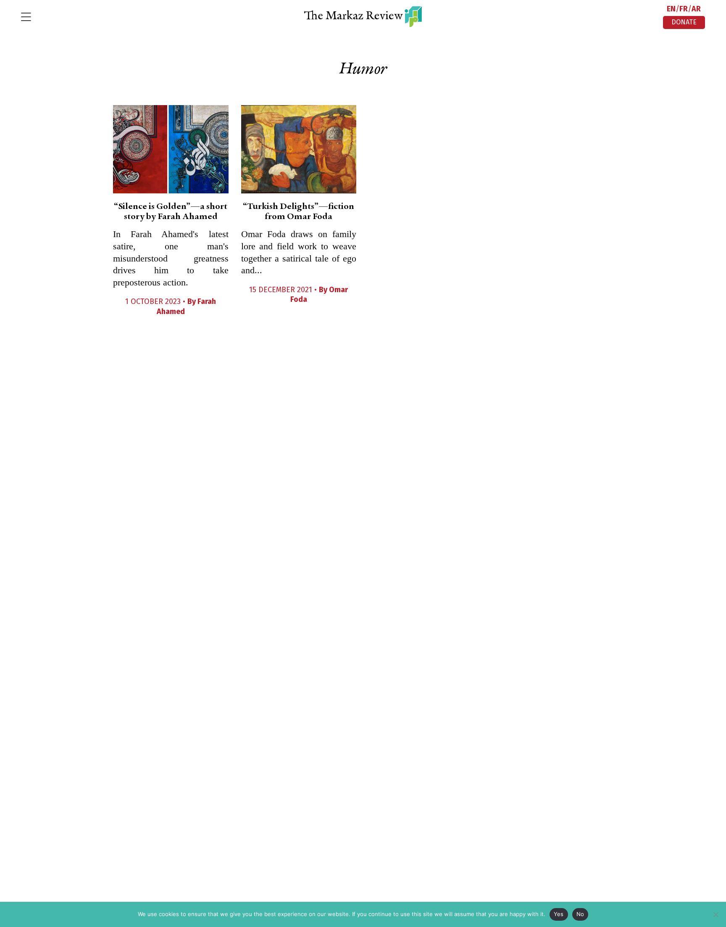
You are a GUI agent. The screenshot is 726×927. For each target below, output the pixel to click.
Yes (559, 914)
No (580, 914)
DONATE (684, 22)
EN (671, 8)
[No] (715, 914)
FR (683, 8)
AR (696, 8)
